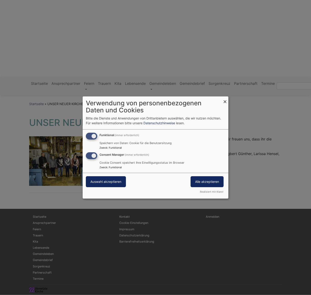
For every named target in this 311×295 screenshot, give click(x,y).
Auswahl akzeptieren (105, 182)
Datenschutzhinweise (159, 123)
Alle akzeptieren (207, 182)
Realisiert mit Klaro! (211, 191)
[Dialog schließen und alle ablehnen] (225, 99)
